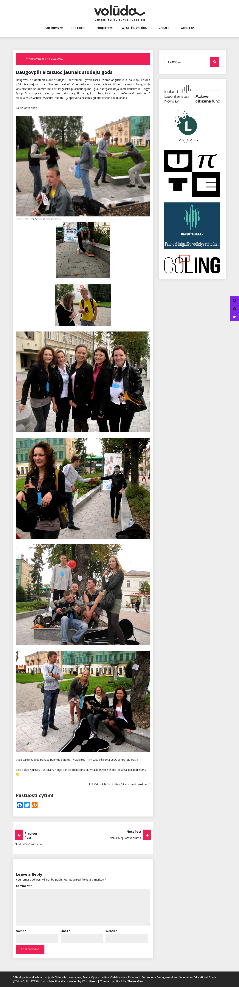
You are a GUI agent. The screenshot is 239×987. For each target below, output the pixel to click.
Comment (24, 886)
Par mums (52, 28)
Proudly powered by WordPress (76, 981)
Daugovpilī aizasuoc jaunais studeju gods (64, 72)
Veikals (164, 28)
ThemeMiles (135, 981)
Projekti (103, 28)
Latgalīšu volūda (134, 28)
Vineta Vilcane (36, 58)
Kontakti (78, 28)
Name (21, 931)
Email (65, 931)
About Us (188, 28)
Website (111, 931)
